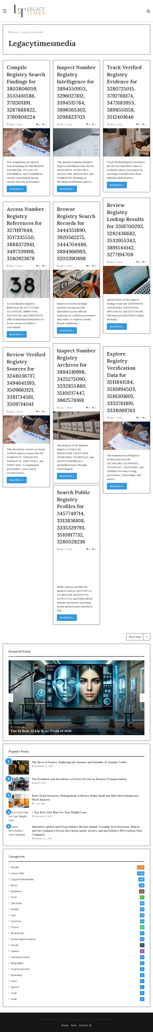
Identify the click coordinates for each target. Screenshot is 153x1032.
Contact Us (85, 1025)
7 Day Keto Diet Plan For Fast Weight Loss (59, 812)
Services (16, 921)
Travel (15, 927)
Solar (14, 998)
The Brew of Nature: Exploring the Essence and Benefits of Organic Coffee (79, 762)
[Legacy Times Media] (29, 11)
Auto (14, 980)
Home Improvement (23, 939)
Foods (14, 945)
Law (13, 915)
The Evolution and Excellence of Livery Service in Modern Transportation (79, 779)
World (14, 867)
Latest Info (17, 873)
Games (15, 951)
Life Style (16, 903)
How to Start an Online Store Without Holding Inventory (58, 731)
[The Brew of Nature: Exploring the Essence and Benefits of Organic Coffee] (19, 767)
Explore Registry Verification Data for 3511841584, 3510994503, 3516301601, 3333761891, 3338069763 (121, 382)
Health (15, 909)
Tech (14, 897)
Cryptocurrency (20, 969)
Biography (17, 963)
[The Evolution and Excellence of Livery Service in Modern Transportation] (19, 784)
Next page (135, 636)
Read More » (17, 188)
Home (14, 32)
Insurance (17, 974)
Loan (14, 992)
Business (16, 891)
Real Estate (17, 933)
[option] (76, 697)
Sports (15, 986)
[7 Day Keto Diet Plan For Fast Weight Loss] (19, 816)
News (14, 885)
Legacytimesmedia (22, 879)
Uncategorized (20, 957)
